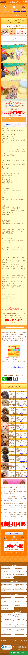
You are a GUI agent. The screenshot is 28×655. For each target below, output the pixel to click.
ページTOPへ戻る (22, 640)
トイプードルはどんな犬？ (6, 615)
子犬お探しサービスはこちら (14, 124)
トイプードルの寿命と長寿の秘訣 (19, 630)
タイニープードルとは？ (6, 620)
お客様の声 (5, 539)
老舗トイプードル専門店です (6, 597)
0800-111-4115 (20, 11)
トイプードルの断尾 (19, 634)
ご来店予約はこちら (6, 577)
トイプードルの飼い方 (6, 634)
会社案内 (3, 601)
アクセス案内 (18, 571)
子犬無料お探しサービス (19, 589)
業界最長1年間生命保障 (6, 584)
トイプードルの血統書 (19, 625)
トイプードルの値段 (6, 624)
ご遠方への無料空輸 (19, 574)
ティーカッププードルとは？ (19, 615)
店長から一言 (4, 605)
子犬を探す (23, 9)
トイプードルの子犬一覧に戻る (14, 367)
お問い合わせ (14, 9)
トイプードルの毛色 (19, 619)
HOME (4, 9)
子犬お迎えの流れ (5, 568)
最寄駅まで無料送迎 (6, 574)
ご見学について (18, 568)
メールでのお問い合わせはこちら (15, 119)
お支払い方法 (4, 571)
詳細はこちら (22, 397)
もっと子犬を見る (14, 482)
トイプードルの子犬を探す (19, 597)
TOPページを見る (14, 533)
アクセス (17, 601)
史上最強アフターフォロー (19, 584)
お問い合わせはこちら (19, 653)
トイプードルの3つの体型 (6, 630)
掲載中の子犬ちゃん (9, 105)
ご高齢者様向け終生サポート (6, 589)
